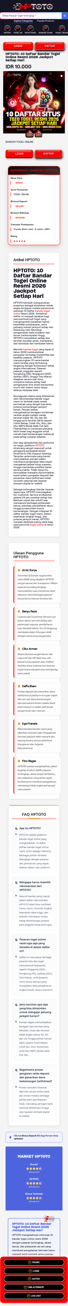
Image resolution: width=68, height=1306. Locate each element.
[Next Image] (62, 102)
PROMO (36, 1261)
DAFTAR (50, 46)
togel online (36, 524)
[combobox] (31, 15)
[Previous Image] (5, 102)
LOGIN (18, 46)
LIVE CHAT (36, 1297)
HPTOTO (39, 445)
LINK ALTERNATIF (36, 1288)
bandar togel (30, 349)
